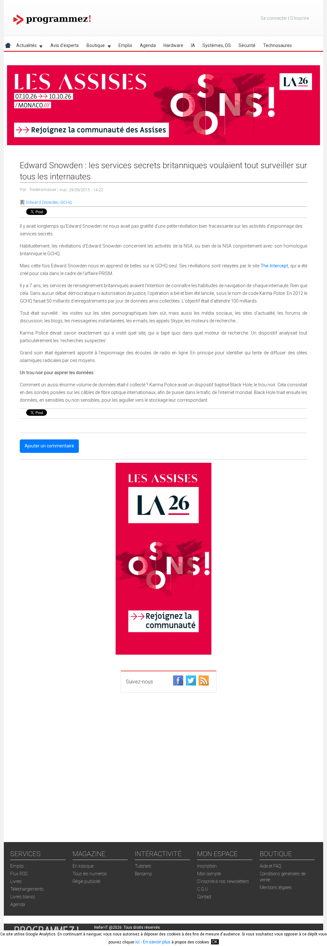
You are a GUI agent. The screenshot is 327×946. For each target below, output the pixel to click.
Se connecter (274, 18)
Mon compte (209, 873)
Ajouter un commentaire (49, 445)
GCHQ (66, 202)
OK (214, 941)
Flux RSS (18, 873)
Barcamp (143, 873)
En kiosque (83, 866)
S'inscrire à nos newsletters (223, 881)
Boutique (94, 46)
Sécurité (247, 45)
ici (137, 941)
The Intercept (274, 265)
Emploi (125, 45)
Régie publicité (86, 881)
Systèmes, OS (216, 45)
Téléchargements (27, 889)
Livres (16, 881)
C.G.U (202, 889)
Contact (204, 896)
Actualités (24, 46)
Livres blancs (22, 896)
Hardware (173, 45)
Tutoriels (143, 866)
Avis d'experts (64, 45)
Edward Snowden (42, 202)
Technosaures (277, 45)
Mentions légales (276, 887)
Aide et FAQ (270, 866)
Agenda (148, 45)
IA (193, 45)
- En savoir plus (155, 941)
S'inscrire (299, 18)
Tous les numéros (89, 873)
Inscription (207, 866)
